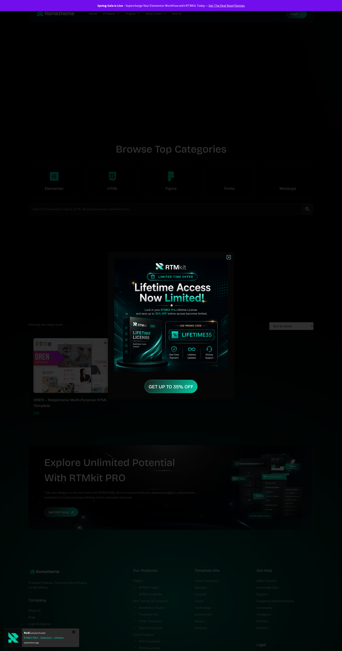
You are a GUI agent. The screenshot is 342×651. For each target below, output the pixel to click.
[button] (228, 257)
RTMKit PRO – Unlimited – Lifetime (44, 638)
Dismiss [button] (239, 6)
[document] (171, 325)
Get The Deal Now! (221, 6)
